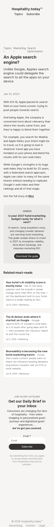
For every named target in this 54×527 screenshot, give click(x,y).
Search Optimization (35, 49)
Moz (31, 196)
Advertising (15, 525)
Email (27, 436)
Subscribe (33, 14)
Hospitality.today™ (27, 9)
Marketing (19, 48)
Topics (18, 14)
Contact (30, 525)
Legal (42, 525)
